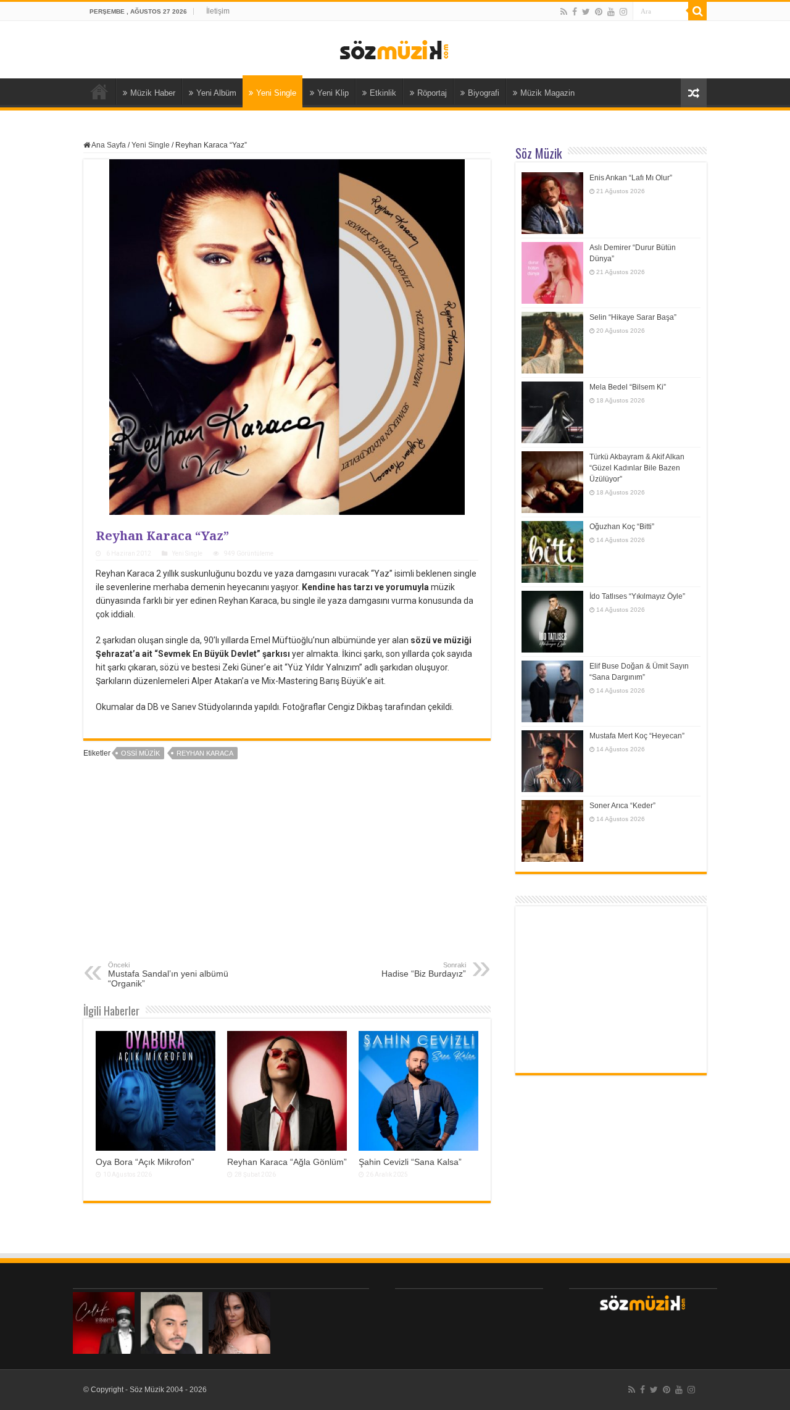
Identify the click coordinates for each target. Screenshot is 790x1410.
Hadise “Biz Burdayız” (423, 969)
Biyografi (483, 93)
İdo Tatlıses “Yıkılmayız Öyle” (637, 596)
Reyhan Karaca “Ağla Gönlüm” (287, 1162)
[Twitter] (586, 11)
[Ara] (697, 11)
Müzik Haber (152, 93)
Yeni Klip (333, 93)
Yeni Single (276, 93)
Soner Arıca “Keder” (622, 805)
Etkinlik (383, 93)
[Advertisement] (287, 868)
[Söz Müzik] (395, 49)
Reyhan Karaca (205, 753)
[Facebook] (574, 11)
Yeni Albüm (216, 93)
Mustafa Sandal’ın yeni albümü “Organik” (168, 974)
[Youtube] (611, 11)
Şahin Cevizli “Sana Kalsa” (410, 1162)
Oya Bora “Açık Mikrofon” (145, 1162)
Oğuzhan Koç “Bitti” (621, 526)
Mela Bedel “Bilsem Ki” (627, 387)
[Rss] (563, 11)
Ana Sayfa (99, 91)
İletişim (218, 11)
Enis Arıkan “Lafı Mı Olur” (630, 177)
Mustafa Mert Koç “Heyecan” (636, 736)
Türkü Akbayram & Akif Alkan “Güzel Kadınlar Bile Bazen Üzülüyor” (636, 468)
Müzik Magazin (547, 93)
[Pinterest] (599, 11)
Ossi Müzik (140, 753)
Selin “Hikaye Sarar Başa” (632, 317)
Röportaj (432, 93)
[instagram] (623, 11)
